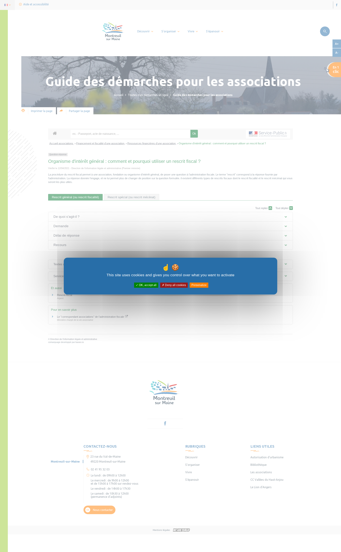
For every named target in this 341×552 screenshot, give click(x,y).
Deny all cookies (175, 285)
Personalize (199, 285)
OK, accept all (147, 285)
